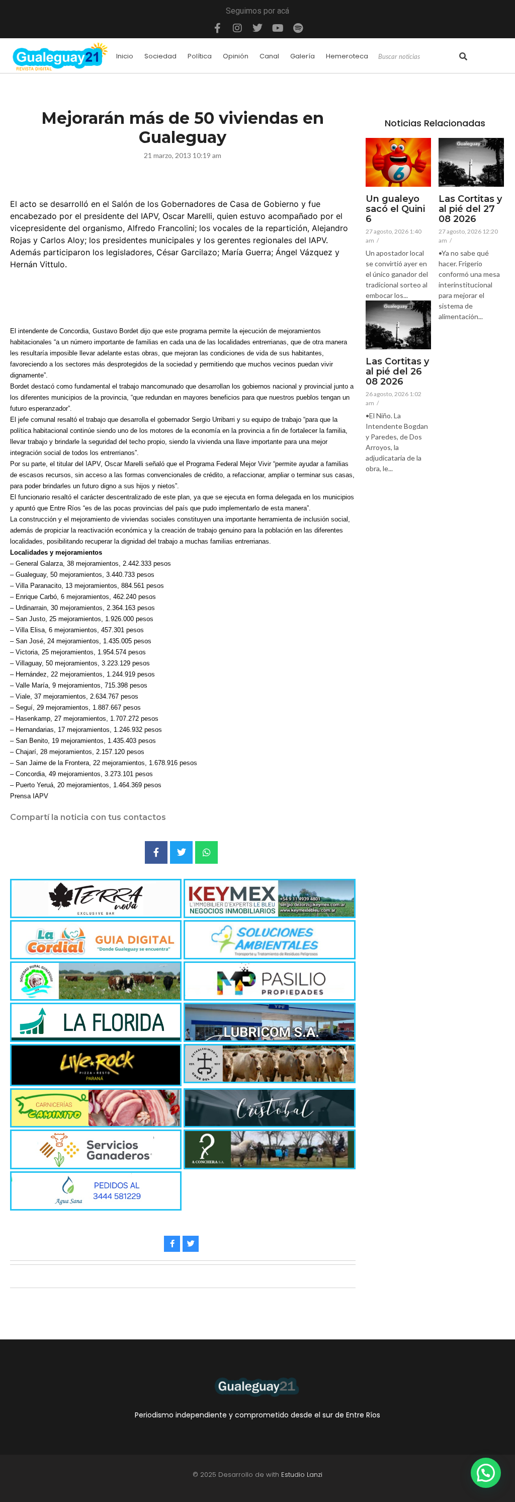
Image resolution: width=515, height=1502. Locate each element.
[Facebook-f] (217, 28)
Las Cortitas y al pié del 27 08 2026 (470, 209)
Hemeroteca (347, 56)
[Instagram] (237, 28)
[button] (486, 1473)
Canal (269, 56)
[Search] (463, 56)
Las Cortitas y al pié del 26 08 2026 (397, 372)
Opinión (235, 56)
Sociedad (160, 56)
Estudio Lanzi (301, 1474)
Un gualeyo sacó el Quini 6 (395, 209)
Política (200, 56)
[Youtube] (278, 28)
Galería (302, 56)
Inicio (124, 56)
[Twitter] (257, 28)
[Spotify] (298, 28)
